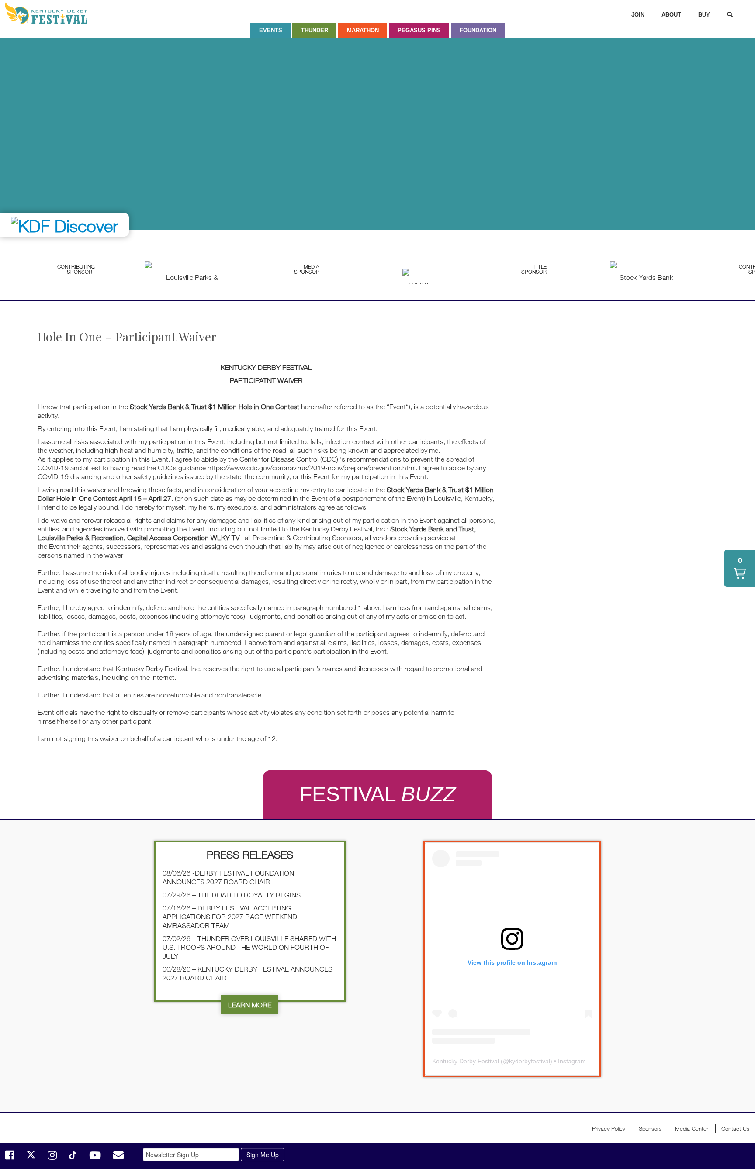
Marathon (363, 30)
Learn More (249, 1005)
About (671, 14)
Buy (704, 14)
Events (270, 30)
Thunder (314, 30)
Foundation (478, 30)
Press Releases (250, 854)
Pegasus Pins (419, 30)
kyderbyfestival (529, 1061)
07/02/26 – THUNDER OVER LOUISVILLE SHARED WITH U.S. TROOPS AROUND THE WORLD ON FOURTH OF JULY (249, 947)
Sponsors (650, 1128)
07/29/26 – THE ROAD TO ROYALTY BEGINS (232, 895)
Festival (377, 794)
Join (637, 14)
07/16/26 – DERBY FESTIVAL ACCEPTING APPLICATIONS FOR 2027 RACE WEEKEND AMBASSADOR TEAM (230, 916)
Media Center (691, 1128)
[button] (739, 568)
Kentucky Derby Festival (51, 13)
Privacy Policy (608, 1128)
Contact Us (735, 1128)
